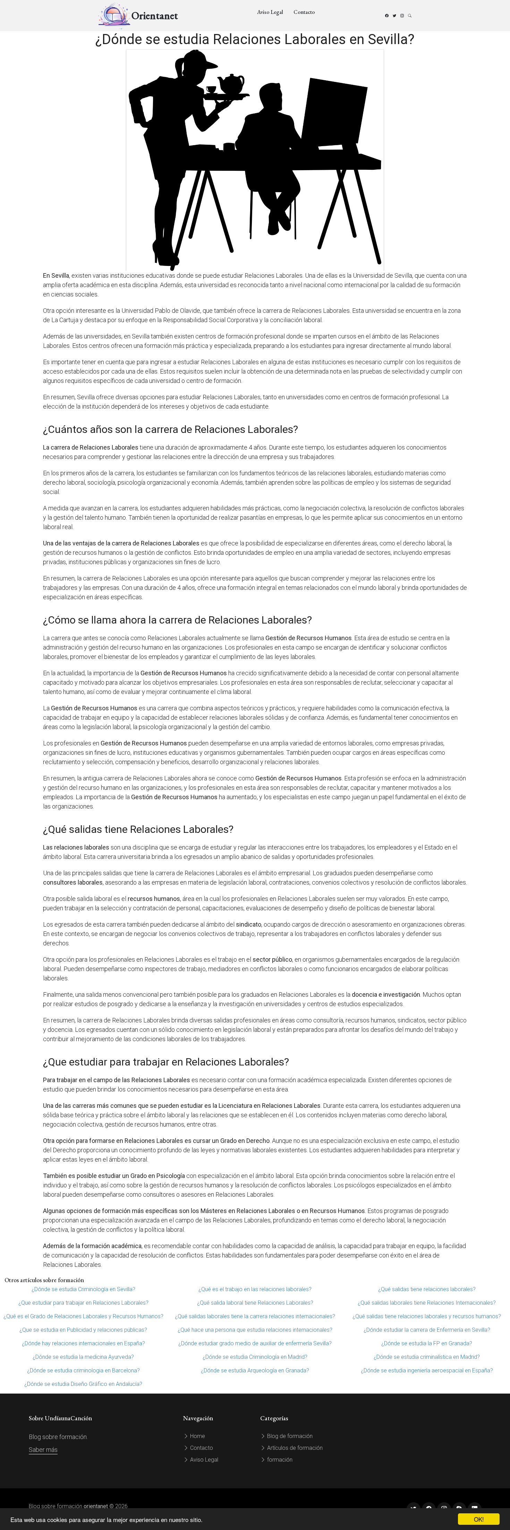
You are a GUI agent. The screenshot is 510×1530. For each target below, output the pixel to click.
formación (279, 1459)
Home (197, 1436)
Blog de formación (289, 1436)
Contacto (304, 12)
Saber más (43, 1449)
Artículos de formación (294, 1448)
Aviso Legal (270, 12)
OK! (479, 1519)
